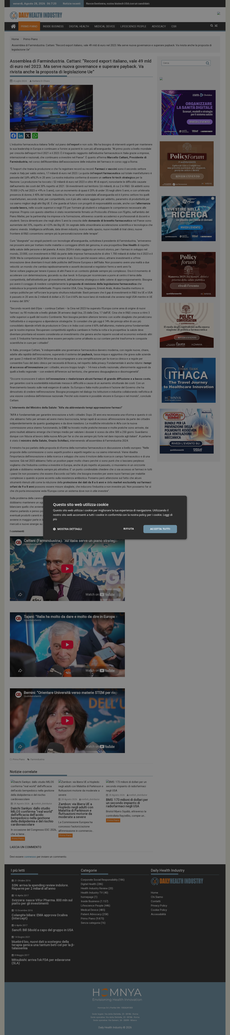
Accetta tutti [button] (160, 529)
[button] (67, 529)
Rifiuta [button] (128, 528)
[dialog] (115, 517)
